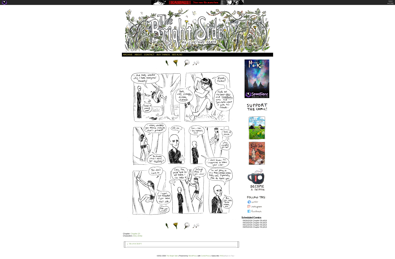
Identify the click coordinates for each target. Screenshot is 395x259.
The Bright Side (197, 30)
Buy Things (163, 54)
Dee (135, 236)
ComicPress (205, 256)
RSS (221, 256)
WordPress (193, 256)
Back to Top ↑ (230, 256)
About (138, 54)
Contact (149, 54)
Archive (127, 54)
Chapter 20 (135, 234)
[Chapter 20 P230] (181, 221)
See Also (177, 54)
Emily (140, 236)
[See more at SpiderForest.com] (390, 2)
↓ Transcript (134, 243)
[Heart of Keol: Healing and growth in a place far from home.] (257, 76)
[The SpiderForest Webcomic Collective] (4, 2)
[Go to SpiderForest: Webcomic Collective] (257, 95)
